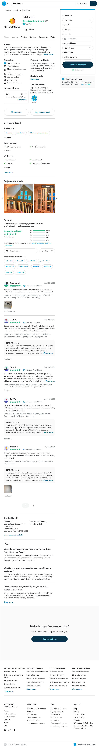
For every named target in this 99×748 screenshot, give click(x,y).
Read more (22, 100)
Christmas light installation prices (13, 676)
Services (15, 37)
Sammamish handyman (80, 671)
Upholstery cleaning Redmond (37, 671)
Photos (24, 37)
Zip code (66, 25)
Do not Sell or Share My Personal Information (83, 727)
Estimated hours (69, 43)
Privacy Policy (79, 717)
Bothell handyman (78, 682)
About (6, 37)
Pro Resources (56, 717)
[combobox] (43, 3)
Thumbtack (8, 10)
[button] (12, 23)
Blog (5, 725)
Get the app (32, 714)
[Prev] (25, 505)
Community (55, 714)
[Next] (33, 505)
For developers (9, 717)
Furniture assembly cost (12, 687)
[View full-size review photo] (8, 305)
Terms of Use (79, 714)
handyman (17, 10)
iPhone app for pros (58, 723)
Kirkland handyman (79, 675)
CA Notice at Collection (83, 723)
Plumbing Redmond (34, 685)
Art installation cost (11, 681)
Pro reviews (55, 720)
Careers (7, 720)
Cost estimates (33, 720)
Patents (77, 720)
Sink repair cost (9, 684)
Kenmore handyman (79, 685)
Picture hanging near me (58, 685)
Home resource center (36, 723)
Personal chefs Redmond (35, 682)
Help (75, 709)
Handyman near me (56, 671)
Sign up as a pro (56, 712)
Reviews (33, 37)
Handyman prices (10, 671)
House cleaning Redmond (36, 678)
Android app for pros (58, 726)
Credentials (43, 37)
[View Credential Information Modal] (17, 518)
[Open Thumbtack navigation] (5, 3)
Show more (8, 691)
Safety (76, 712)
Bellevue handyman (79, 678)
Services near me (34, 717)
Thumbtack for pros (58, 709)
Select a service (68, 16)
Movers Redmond (33, 675)
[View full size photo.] (18, 198)
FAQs (53, 37)
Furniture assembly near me (59, 682)
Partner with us (10, 714)
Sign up (30, 712)
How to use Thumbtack (36, 709)
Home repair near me (57, 675)
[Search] (93, 3)
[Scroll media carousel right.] (56, 198)
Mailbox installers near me (59, 678)
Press (6, 722)
